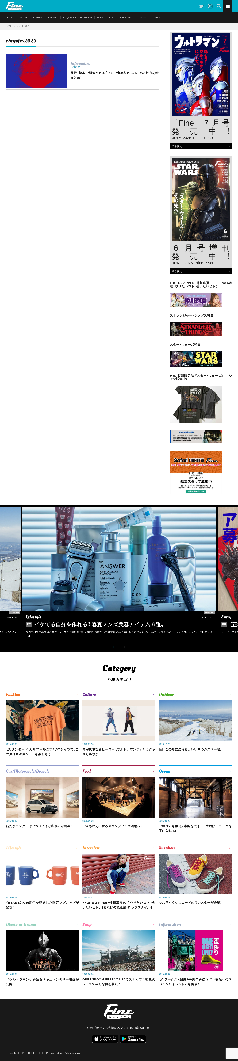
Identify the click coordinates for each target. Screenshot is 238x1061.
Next (234, 578)
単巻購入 (176, 146)
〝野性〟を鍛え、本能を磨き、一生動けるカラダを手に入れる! (195, 828)
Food (100, 17)
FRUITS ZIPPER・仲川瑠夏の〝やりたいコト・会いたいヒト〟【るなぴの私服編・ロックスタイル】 (118, 905)
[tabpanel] (119, 575)
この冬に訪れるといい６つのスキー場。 (191, 749)
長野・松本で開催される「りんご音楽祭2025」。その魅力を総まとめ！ (115, 75)
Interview (91, 848)
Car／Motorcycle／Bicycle (77, 17)
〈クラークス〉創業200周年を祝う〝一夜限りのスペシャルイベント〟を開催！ (195, 982)
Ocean (9, 17)
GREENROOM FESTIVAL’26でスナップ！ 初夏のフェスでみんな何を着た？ (118, 982)
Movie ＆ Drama (21, 924)
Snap (111, 17)
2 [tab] (119, 647)
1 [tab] (114, 647)
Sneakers (52, 17)
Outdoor (23, 17)
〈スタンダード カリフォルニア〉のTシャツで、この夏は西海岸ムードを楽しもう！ (42, 752)
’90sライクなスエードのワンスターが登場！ (190, 902)
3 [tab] (124, 647)
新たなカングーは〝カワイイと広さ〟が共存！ (39, 826)
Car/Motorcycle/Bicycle (27, 771)
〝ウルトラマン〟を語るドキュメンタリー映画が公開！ (42, 982)
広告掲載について (115, 1027)
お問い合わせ (94, 1027)
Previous (3, 578)
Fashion (37, 17)
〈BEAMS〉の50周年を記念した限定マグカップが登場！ (42, 905)
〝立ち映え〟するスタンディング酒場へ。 (112, 826)
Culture (156, 17)
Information (126, 17)
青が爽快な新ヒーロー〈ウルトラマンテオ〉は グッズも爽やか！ (118, 752)
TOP (232, 1049)
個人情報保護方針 (139, 1027)
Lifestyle (142, 17)
